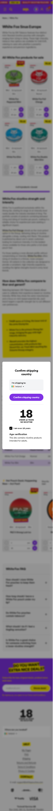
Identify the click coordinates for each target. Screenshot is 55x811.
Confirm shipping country (26, 397)
